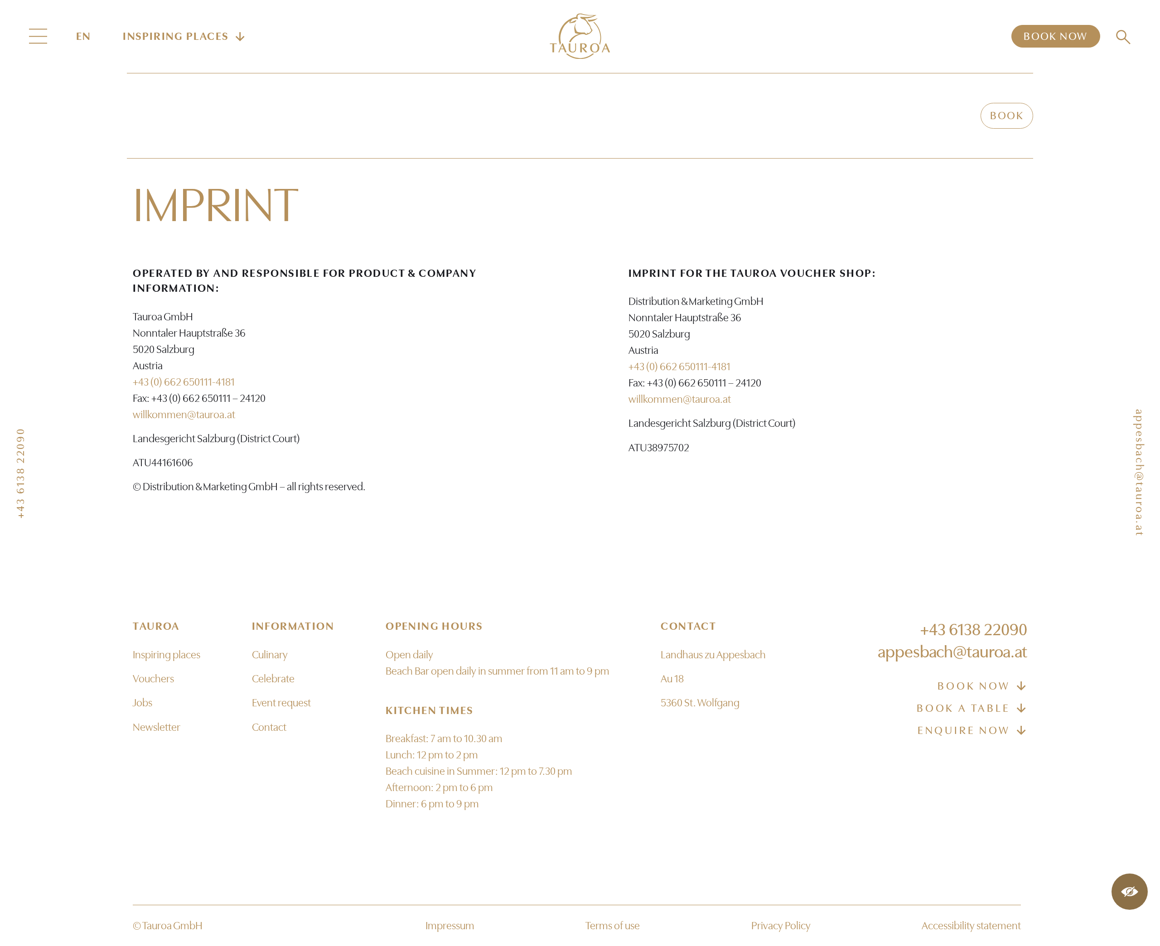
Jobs (142, 702)
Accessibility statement (971, 925)
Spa (646, 115)
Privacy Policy (781, 925)
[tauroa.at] (580, 36)
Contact (269, 727)
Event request (281, 702)
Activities (784, 115)
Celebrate (705, 115)
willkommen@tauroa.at (184, 414)
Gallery (857, 115)
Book (1007, 115)
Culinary (529, 115)
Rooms (597, 115)
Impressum (449, 925)
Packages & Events (427, 115)
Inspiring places (166, 654)
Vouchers (931, 115)
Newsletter (156, 727)
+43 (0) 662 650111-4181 (184, 382)
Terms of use (612, 925)
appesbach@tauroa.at (1139, 473)
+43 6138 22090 (20, 473)
